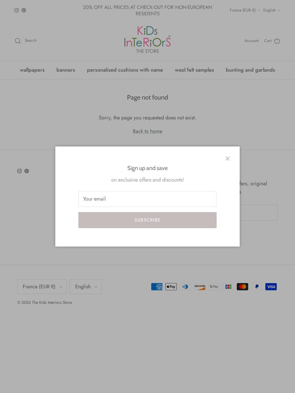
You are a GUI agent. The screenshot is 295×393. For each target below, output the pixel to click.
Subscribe (148, 220)
